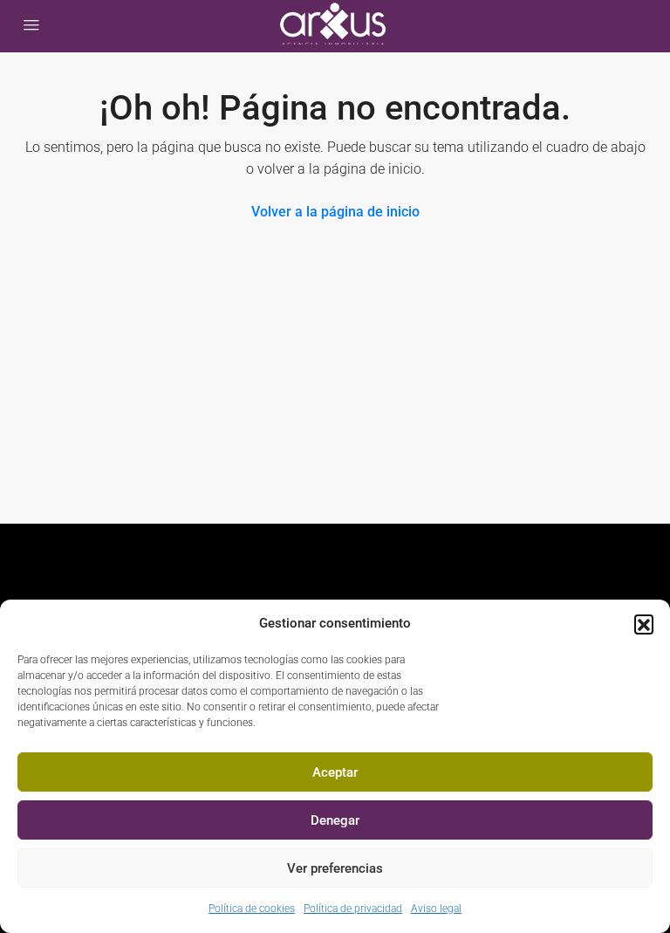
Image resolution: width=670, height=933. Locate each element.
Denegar (335, 820)
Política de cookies (252, 908)
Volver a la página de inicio (335, 211)
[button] (644, 624)
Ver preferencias (335, 868)
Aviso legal (436, 908)
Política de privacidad (353, 908)
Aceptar (335, 772)
